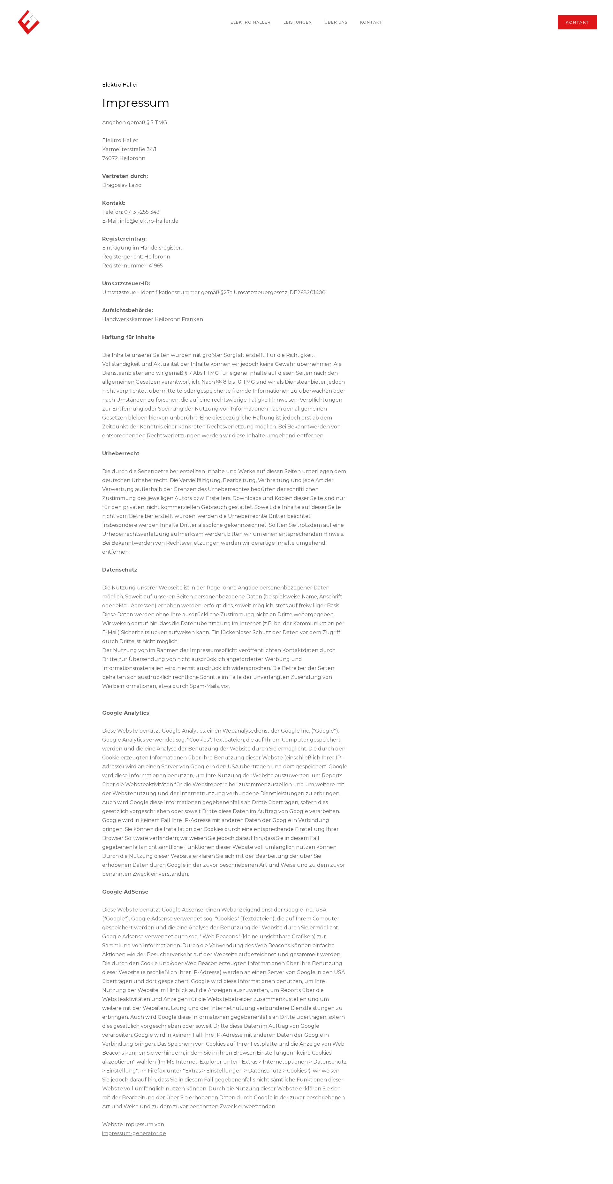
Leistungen (298, 22)
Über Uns (336, 22)
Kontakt (371, 22)
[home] (29, 22)
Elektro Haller (251, 22)
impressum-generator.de (134, 1133)
